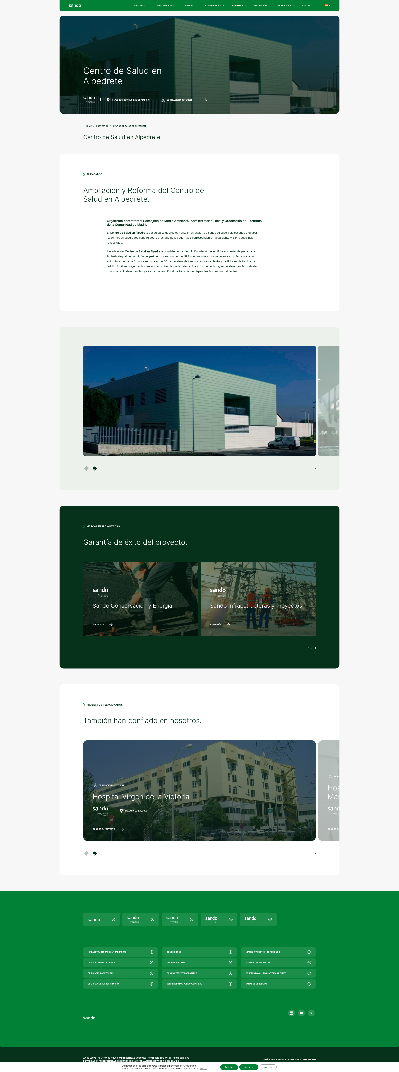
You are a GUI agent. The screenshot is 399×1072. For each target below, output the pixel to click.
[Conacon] (180, 919)
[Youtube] (301, 1013)
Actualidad (284, 5)
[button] (95, 468)
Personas (237, 5)
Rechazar (249, 1067)
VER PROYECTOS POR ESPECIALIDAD (184, 984)
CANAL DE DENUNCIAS (256, 984)
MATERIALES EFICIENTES (257, 962)
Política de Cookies (135, 1058)
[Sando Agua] (219, 919)
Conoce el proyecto (104, 829)
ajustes (203, 1068)
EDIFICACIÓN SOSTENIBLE (179, 100)
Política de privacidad (110, 1058)
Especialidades (165, 5)
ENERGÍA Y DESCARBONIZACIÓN (103, 984)
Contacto (307, 5)
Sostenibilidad (212, 5)
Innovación (260, 5)
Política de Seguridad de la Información (128, 1061)
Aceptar (229, 1067)
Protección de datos (159, 1058)
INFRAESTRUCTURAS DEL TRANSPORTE (107, 952)
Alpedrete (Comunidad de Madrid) (131, 100)
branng (312, 1059)
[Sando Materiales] (258, 919)
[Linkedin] (291, 1013)
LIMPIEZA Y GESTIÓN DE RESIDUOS (262, 952)
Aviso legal (89, 1058)
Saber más (98, 624)
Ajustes (268, 1067)
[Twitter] (311, 1013)
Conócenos (139, 5)
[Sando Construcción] (140, 919)
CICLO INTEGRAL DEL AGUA (101, 962)
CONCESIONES (174, 952)
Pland (281, 1059)
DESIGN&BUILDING (176, 962)
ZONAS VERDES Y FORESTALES (182, 973)
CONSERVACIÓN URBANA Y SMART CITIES (265, 973)
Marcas (189, 5)
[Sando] (80, 5)
